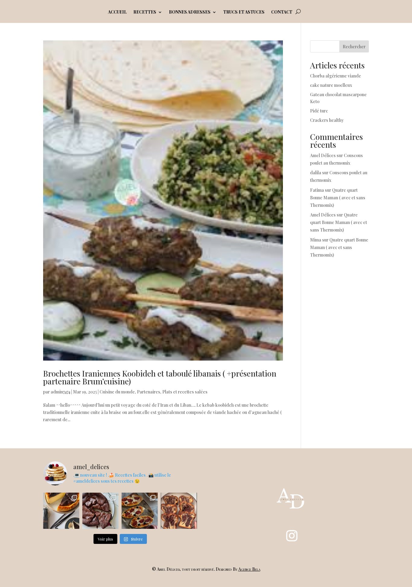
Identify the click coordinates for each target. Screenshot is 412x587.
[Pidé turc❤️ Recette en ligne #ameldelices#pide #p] (140, 511)
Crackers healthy (327, 120)
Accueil (117, 12)
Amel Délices (323, 155)
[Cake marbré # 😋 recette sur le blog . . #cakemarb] (179, 511)
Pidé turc (319, 111)
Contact (281, 12)
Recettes (144, 12)
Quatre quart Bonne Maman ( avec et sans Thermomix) (337, 197)
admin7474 (60, 392)
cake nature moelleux (331, 85)
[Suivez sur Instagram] (292, 536)
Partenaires (148, 392)
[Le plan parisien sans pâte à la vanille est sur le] (61, 511)
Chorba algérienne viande (335, 76)
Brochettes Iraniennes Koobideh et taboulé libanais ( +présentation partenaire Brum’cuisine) (159, 377)
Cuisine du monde (117, 392)
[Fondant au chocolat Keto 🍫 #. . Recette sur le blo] (100, 511)
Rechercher (354, 46)
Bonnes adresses (190, 12)
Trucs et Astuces (244, 12)
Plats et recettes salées (185, 392)
